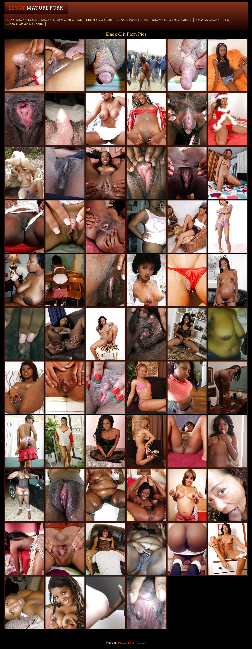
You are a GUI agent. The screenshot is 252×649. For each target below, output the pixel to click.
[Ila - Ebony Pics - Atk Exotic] (105, 387)
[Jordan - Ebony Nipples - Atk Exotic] (146, 334)
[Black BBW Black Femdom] (228, 334)
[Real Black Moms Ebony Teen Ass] (228, 495)
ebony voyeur (99, 20)
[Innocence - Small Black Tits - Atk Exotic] (228, 119)
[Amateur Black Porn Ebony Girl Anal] (24, 602)
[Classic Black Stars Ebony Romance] (146, 280)
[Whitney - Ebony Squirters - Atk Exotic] (228, 387)
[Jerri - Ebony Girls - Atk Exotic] (65, 387)
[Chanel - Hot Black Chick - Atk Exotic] (24, 549)
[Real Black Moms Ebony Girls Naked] (65, 119)
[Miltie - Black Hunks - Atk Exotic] (65, 602)
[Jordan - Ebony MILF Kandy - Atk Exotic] (65, 334)
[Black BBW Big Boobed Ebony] (146, 226)
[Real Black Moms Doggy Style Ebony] (105, 65)
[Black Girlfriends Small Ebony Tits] (146, 602)
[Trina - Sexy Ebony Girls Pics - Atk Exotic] (65, 280)
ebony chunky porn (25, 24)
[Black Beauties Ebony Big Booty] (65, 441)
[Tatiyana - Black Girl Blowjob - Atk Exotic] (187, 119)
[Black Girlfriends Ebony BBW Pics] (187, 387)
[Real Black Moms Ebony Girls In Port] (187, 65)
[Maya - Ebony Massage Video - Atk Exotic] (105, 172)
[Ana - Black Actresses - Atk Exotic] (24, 119)
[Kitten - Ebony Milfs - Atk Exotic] (187, 226)
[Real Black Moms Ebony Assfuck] (146, 172)
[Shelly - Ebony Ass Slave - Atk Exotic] (105, 119)
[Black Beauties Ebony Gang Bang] (187, 549)
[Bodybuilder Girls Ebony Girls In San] (187, 280)
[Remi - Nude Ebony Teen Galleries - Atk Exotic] (228, 280)
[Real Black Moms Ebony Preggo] (65, 65)
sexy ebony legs (21, 20)
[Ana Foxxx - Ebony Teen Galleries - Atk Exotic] (24, 226)
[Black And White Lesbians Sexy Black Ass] (24, 172)
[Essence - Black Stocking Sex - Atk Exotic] (228, 65)
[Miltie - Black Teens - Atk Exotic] (105, 280)
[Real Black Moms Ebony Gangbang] (105, 495)
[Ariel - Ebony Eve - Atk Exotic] (105, 441)
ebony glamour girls (61, 20)
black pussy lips (132, 20)
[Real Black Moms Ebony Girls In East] (24, 280)
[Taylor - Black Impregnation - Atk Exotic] (24, 441)
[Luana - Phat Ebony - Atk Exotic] (228, 549)
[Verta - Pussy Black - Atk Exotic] (228, 172)
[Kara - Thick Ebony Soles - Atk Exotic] (105, 334)
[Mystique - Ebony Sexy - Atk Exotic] (65, 172)
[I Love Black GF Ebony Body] (24, 387)
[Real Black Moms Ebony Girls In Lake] (24, 495)
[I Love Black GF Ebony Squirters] (24, 334)
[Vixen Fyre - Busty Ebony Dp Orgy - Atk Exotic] (146, 387)
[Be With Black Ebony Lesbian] (105, 602)
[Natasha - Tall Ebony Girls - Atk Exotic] (228, 441)
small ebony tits (212, 20)
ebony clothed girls (171, 20)
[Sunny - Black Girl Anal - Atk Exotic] (187, 172)
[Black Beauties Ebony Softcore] (65, 226)
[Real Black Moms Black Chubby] (146, 65)
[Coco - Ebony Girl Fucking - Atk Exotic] (105, 226)
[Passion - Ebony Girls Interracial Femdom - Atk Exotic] (187, 441)
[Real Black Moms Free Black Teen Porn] (24, 65)
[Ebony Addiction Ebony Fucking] (65, 495)
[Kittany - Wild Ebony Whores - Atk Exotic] (228, 226)
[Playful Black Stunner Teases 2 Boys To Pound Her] (105, 549)
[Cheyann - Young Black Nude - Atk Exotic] (187, 495)
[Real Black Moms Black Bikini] (146, 549)
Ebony (36, 8)
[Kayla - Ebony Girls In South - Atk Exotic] (146, 495)
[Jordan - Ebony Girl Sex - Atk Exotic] (187, 334)
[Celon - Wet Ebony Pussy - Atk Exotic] (146, 119)
